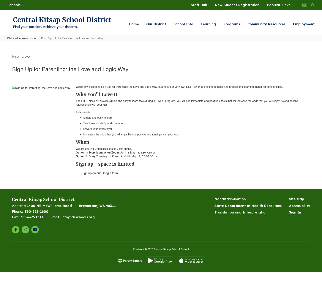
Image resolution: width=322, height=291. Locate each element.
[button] (16, 5)
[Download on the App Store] (191, 261)
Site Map (296, 199)
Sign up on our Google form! (100, 173)
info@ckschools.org (78, 217)
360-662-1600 (36, 211)
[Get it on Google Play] (160, 261)
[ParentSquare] (130, 260)
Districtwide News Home (21, 38)
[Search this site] (313, 5)
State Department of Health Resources (248, 206)
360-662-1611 (31, 217)
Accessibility (299, 206)
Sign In (295, 212)
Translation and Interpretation (241, 212)
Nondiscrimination (230, 199)
